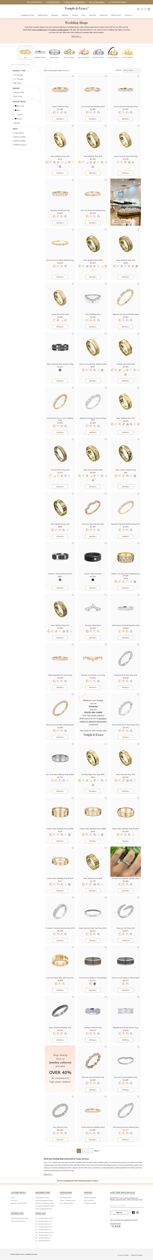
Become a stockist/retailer (19, 1203)
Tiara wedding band (92, 314)
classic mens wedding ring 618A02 (93, 829)
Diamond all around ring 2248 (125, 675)
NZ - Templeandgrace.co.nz (43, 1221)
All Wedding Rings (65, 1197)
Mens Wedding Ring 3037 (125, 418)
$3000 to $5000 (20, 141)
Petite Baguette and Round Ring (60, 675)
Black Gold (20, 106)
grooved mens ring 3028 (60, 470)
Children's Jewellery (90, 1203)
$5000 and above (20, 145)
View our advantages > (97, 2)
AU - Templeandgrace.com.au (44, 1218)
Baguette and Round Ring (60, 210)
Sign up (119, 1212)
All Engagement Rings (42, 1197)
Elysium (19, 119)
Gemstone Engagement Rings (44, 1203)
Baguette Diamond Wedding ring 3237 (125, 524)
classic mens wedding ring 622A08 (60, 829)
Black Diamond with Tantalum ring (60, 364)
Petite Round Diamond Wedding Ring (125, 625)
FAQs (12, 1197)
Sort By (119, 70)
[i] (68, 71)
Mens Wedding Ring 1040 (60, 524)
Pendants (20, 79)
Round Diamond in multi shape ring (125, 725)
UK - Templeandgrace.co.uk (43, 1227)
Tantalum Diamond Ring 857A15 (60, 574)
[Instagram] (137, 1213)
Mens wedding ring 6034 (93, 878)
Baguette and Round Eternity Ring (125, 1027)
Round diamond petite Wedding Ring (60, 260)
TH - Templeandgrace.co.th (43, 1235)
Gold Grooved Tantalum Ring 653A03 (125, 978)
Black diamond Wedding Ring (60, 1027)
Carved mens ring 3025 (60, 314)
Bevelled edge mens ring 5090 (92, 774)
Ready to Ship (116, 15)
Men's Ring (18, 96)
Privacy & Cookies (123, 1255)
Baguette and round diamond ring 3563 (93, 419)
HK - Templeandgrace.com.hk (44, 1232)
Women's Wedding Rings (67, 1200)
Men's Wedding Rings (66, 1203)
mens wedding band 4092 (92, 260)
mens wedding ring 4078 (93, 156)
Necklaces (65, 15)
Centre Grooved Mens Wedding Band (93, 364)
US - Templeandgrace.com (43, 1224)
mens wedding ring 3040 (60, 156)
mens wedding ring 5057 (60, 625)
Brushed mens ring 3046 (125, 364)
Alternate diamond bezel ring (93, 1077)
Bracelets (55, 15)
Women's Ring (19, 92)
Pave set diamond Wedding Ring (93, 210)
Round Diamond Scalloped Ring (125, 106)
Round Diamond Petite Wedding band (60, 725)
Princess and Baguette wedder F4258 (126, 878)
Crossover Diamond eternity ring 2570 (60, 928)
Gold (18, 123)
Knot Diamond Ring (60, 1127)
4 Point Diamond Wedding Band (93, 1127)
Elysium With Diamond (92, 574)
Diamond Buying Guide (18, 1221)
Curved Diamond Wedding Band (93, 106)
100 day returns (54, 2)
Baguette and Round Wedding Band (126, 314)
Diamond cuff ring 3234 (126, 928)
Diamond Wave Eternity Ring (93, 524)
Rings (83, 15)
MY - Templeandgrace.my (43, 1238)
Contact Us (14, 1200)
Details (60, 119)
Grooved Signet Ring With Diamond (60, 978)
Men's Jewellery (89, 1200)
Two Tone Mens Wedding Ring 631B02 (60, 774)
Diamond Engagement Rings (44, 1200)
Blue (18, 110)
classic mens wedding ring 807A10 (60, 878)
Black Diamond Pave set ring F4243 (92, 928)
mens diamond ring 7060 (92, 470)
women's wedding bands (59, 30)
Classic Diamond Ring (60, 106)
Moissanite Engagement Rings (44, 1206)
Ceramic (20, 114)
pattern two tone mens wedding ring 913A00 (126, 575)
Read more (76, 36)
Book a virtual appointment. (75, 2)
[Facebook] (133, 1213)
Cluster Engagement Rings (43, 1209)
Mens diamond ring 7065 (125, 774)
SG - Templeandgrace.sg (43, 1229)
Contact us (128, 15)
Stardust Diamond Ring (92, 1027)
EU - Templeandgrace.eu (43, 1240)
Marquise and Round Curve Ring (93, 675)
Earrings (75, 15)
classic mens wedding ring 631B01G (125, 829)
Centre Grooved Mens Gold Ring (126, 156)
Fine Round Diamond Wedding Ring (126, 1127)
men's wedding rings (39, 30)
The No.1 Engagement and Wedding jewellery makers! (77, 1181)
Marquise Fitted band (93, 625)
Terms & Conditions (137, 1255)
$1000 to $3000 (20, 137)
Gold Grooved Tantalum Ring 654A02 (93, 978)
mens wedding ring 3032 (125, 260)
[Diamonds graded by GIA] (115, 1226)
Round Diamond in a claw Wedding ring (60, 419)
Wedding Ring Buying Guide (19, 1218)
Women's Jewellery (90, 1197)
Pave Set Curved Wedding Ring (125, 1077)
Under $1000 (19, 133)
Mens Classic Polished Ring (126, 470)
